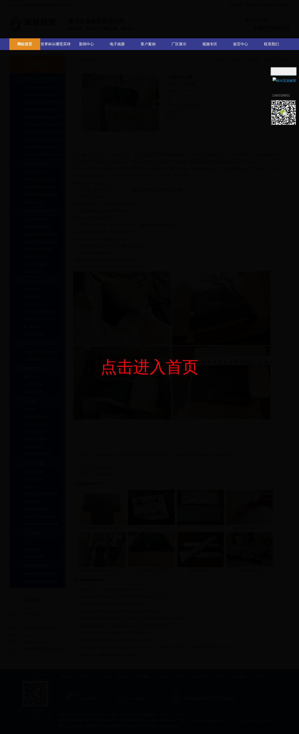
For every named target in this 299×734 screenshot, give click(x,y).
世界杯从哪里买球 (56, 44)
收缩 (265, 86)
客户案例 (148, 44)
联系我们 (271, 44)
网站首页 (24, 44)
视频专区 (209, 44)
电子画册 (117, 44)
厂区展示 (178, 44)
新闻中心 (86, 44)
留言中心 (240, 44)
